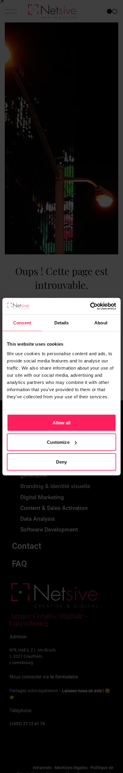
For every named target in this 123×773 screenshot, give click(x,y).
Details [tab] (61, 322)
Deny (61, 461)
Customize (58, 442)
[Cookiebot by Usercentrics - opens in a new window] (90, 306)
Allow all (62, 422)
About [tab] (100, 322)
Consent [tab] (22, 322)
